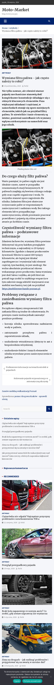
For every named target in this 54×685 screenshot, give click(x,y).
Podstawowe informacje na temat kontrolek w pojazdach (27, 368)
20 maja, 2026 (9, 568)
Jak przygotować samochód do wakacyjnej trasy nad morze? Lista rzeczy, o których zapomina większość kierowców (26, 456)
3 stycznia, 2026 (10, 617)
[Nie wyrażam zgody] (50, 676)
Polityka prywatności (32, 681)
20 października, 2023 (12, 86)
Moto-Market (15, 9)
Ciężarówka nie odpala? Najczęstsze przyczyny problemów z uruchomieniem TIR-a (26, 517)
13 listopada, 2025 (11, 666)
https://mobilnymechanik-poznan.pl (21, 288)
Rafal (26, 86)
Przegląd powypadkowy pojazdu (17, 431)
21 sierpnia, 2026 (10, 522)
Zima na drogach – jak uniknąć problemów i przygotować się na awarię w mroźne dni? (25, 661)
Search (49, 409)
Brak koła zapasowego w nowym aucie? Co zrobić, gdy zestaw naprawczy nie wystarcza (24, 612)
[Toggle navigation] (5, 21)
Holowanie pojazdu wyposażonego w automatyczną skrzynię (31, 380)
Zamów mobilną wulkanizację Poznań (19, 391)
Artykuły (6, 73)
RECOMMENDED (11, 476)
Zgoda (17, 681)
